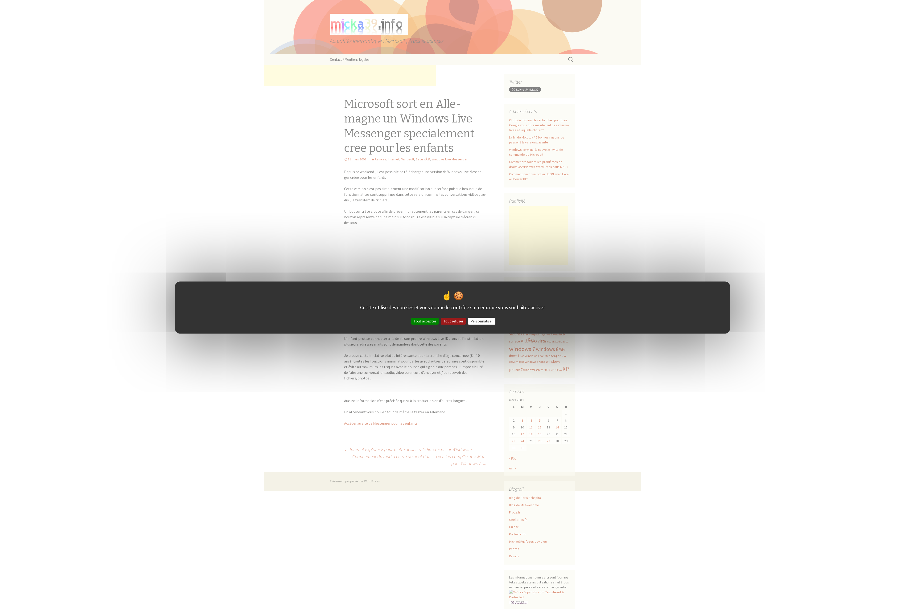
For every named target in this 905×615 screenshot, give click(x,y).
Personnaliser (481, 321)
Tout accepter (425, 321)
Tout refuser (453, 321)
